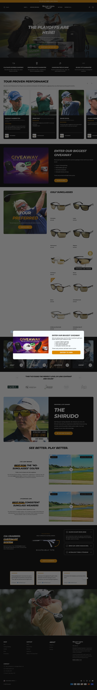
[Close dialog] (12, 332)
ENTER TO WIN (66, 352)
